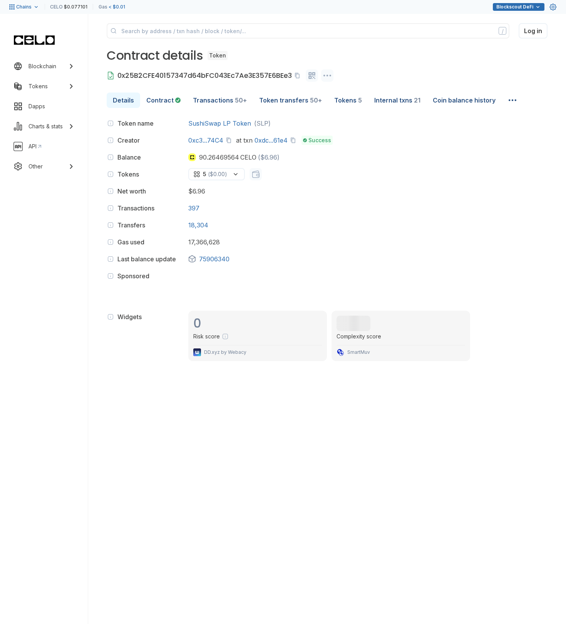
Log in (533, 31)
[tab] (163, 100)
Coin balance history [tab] (464, 100)
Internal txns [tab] (397, 100)
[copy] (299, 75)
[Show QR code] (312, 75)
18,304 (198, 225)
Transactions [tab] (220, 100)
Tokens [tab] (348, 100)
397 (193, 208)
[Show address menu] (327, 75)
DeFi (514, 7)
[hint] (110, 123)
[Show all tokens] (256, 174)
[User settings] (553, 7)
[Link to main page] (34, 40)
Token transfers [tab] (290, 100)
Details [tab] (123, 100)
